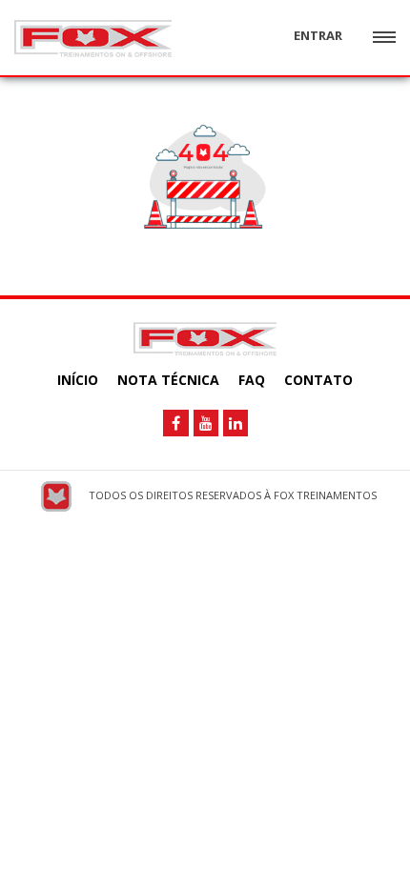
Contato (318, 380)
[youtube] (206, 423)
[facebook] (176, 423)
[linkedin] (235, 423)
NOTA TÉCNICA (168, 380)
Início (77, 380)
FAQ (251, 380)
